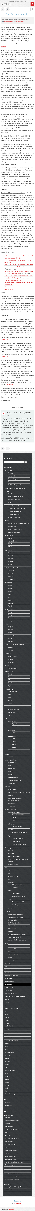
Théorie (10, 473)
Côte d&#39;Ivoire (13, 709)
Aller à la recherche (23, 1)
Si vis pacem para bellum (12, 1177)
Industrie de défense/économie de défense (18, 860)
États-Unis (8, 1055)
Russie (10, 638)
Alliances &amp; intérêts (15, 529)
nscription (10, 384)
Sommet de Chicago (14, 514)
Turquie (10, 650)
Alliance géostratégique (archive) (14, 1187)
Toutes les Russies (10, 636)
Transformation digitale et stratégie (15, 996)
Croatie (10, 629)
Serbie (10, 632)
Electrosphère (9, 1126)
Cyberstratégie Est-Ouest (12, 1120)
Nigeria (7, 1058)
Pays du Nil (11, 712)
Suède (10, 564)
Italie (9, 597)
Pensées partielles (10, 961)
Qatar (10, 700)
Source (3, 46)
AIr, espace (11, 824)
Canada (10, 659)
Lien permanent (8, 21)
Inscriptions (4, 356)
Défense (7, 999)
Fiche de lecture (16, 893)
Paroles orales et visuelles (15, 914)
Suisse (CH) (11, 579)
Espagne (10, 591)
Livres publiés (8, 1105)
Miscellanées (20, 21)
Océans (14, 817)
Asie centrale (12, 721)
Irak (9, 694)
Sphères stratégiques (11, 809)
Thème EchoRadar (13, 955)
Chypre (10, 588)
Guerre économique (14, 856)
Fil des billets (18, 1203)
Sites (9, 899)
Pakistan (14, 727)
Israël (9, 677)
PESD (10, 493)
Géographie (11, 768)
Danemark (11, 553)
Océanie (7, 754)
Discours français (13, 526)
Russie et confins (9, 1026)
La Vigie (10, 931)
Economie (7, 1061)
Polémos (7, 1171)
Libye (9, 680)
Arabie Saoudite (12, 692)
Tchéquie (10, 621)
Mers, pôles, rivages (14, 812)
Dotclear (11, 1209)
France (6, 520)
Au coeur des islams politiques (17, 940)
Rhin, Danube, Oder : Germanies (14, 568)
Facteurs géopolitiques (11, 760)
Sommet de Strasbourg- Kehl (16, 508)
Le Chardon (8, 1135)
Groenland (11, 559)
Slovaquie (11, 618)
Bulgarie (10, 626)
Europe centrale (9, 609)
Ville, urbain (11, 783)
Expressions (8, 911)
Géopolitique (8, 470)
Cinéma (7, 1085)
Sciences (10, 908)
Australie (10, 757)
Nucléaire (11, 830)
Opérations (11, 803)
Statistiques (8, 973)
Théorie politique (9, 1052)
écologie (10, 850)
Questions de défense (11, 993)
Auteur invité (12, 949)
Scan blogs (15, 905)
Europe (7, 491)
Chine (13, 738)
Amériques (8, 653)
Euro (9, 502)
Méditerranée (8, 582)
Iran (9, 697)
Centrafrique (8, 1038)
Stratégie (7, 786)
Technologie (11, 806)
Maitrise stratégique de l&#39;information (14, 799)
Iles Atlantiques (9, 535)
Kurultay (7, 1147)
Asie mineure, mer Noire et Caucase (15, 644)
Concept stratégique (14, 517)
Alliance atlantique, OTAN (12, 506)
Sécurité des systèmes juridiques (14, 1162)
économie (11, 853)
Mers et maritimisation (18, 815)
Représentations (13, 777)
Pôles (13, 820)
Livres (10, 890)
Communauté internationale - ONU (15, 488)
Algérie (10, 585)
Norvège (10, 561)
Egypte (10, 674)
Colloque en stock (13, 876)
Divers (6, 943)
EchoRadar (8, 1102)
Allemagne (11, 570)
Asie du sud (11, 730)
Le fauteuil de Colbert (11, 1150)
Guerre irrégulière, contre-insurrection (19, 792)
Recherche (8, 458)
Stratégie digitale (13, 864)
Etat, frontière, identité (14, 485)
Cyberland (7, 1117)
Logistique (11, 795)
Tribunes (7, 1017)
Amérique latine (12, 656)
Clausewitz (8, 964)
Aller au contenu (11, 1)
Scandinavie (8, 550)
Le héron (10, 957)
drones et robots (17, 826)
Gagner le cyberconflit (8, 9)
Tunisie (10, 606)
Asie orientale (12, 736)
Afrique (7, 707)
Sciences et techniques (14, 780)
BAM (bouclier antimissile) (19, 832)
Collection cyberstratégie (19, 844)
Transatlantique (12, 668)
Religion (10, 774)
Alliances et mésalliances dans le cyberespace (17, 927)
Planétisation (12, 482)
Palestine (11, 683)
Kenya (6, 1073)
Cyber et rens (16, 841)
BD (9, 873)
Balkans (7, 624)
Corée (13, 741)
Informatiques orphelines (12, 1138)
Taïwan (14, 747)
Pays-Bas (11, 576)
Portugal (10, 603)
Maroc (10, 600)
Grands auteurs (12, 476)
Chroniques (11, 952)
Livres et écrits (12, 920)
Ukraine (10, 641)
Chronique (8, 970)
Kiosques (11, 882)
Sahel (9, 715)
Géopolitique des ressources (13, 848)
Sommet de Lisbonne (14, 511)
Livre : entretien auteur (18, 896)
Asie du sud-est (12, 751)
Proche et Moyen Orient (12, 1008)
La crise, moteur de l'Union (13, 280)
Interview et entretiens (11, 976)
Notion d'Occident (10, 665)
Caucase (10, 647)
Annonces (11, 946)
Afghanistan (15, 724)
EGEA (6, 1132)
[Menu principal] (32, 4)
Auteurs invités (9, 987)
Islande (10, 547)
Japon (14, 744)
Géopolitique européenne (15, 496)
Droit (9, 765)
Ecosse (10, 538)
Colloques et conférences (15, 917)
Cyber (10, 836)
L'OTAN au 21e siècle (14, 923)
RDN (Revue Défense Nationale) (18, 886)
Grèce (10, 594)
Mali (6, 1005)
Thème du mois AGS (18, 902)
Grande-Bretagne (13, 541)
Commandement (13, 789)
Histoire (10, 771)
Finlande (10, 556)
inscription (4, 339)
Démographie (12, 762)
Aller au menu (17, 1)
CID (6, 967)
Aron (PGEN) (8, 990)
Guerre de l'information (11, 1041)
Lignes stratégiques (10, 1156)
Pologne (10, 615)
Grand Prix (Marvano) (2, 9)
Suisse (6, 1046)
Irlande (10, 544)
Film (9, 879)
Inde (13, 733)
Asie (6, 718)
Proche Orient (9, 671)
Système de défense (14, 532)
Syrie (9, 686)
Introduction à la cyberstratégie (17, 934)
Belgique (10, 573)
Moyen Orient (9, 689)
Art (9, 870)
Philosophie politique (14, 479)
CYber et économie (17, 838)
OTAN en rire (8, 978)
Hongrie (10, 612)
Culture (7, 868)
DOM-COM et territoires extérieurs (18, 523)
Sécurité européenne (14, 499)
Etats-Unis (11, 662)
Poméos (7, 1168)
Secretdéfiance (9, 1190)
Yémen (10, 703)
